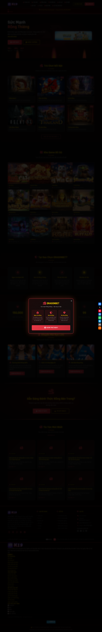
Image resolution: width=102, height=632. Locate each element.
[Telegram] (99, 321)
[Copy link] (99, 328)
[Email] (99, 324)
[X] (99, 307)
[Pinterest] (99, 310)
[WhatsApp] (99, 317)
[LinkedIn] (99, 314)
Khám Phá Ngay (52, 328)
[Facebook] (99, 304)
